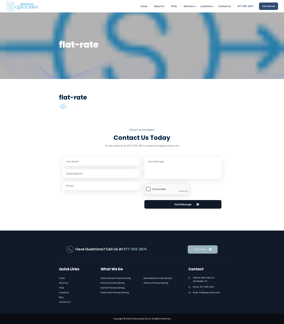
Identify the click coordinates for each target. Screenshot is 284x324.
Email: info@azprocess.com (206, 292)
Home (144, 6)
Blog (61, 297)
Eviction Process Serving (113, 287)
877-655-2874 (245, 6)
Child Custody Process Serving (116, 278)
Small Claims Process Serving (157, 278)
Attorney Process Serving (155, 282)
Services (188, 6)
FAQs (174, 6)
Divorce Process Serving (112, 282)
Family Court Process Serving (115, 292)
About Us (159, 6)
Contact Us (224, 6)
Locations (205, 6)
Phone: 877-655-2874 (203, 286)
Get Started (268, 6)
